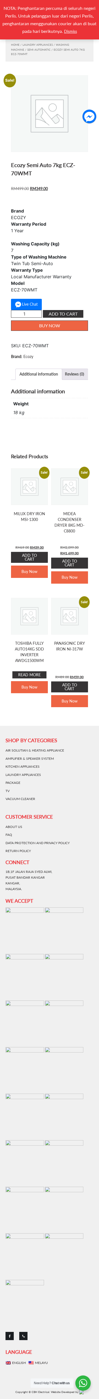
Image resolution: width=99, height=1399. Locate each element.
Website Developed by (65, 1392)
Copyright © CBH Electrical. (32, 1392)
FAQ (9, 835)
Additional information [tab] (39, 374)
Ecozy (28, 356)
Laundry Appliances (38, 44)
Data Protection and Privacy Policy (38, 843)
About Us (14, 827)
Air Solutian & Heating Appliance (35, 750)
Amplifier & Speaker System (30, 758)
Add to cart (63, 313)
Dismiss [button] (70, 31)
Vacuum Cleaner (20, 799)
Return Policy (18, 851)
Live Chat (30, 304)
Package (13, 783)
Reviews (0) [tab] (74, 374)
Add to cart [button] (29, 557)
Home (15, 44)
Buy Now (49, 325)
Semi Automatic (39, 49)
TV (8, 791)
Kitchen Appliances (23, 766)
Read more (29, 674)
